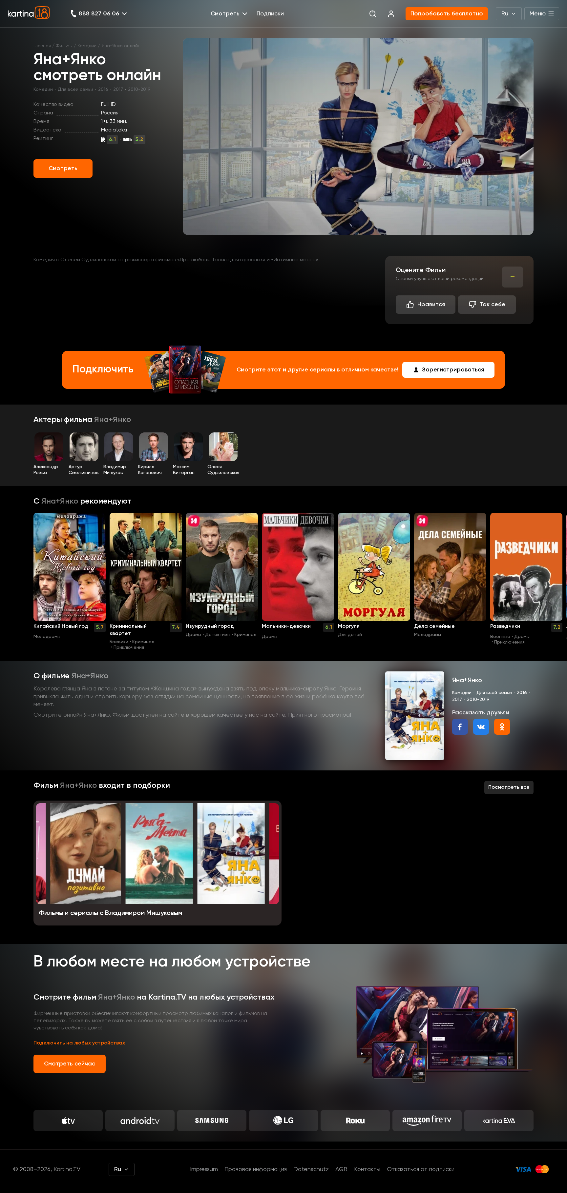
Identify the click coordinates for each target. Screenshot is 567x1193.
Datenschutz (311, 1169)
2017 (118, 89)
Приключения (129, 647)
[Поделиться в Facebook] (460, 727)
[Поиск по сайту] (372, 13)
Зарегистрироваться (453, 370)
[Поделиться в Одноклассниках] (502, 727)
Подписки (270, 14)
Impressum (204, 1169)
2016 (103, 89)
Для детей (350, 634)
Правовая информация (255, 1169)
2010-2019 (139, 89)
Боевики (119, 642)
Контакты (367, 1169)
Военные (500, 636)
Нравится (431, 305)
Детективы (217, 634)
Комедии (86, 46)
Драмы (193, 634)
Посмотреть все (509, 787)
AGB (341, 1169)
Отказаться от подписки (420, 1169)
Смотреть (63, 168)
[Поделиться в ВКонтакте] (481, 727)
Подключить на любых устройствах (79, 1043)
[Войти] (391, 13)
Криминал (143, 642)
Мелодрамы (46, 636)
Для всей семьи (75, 89)
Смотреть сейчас (69, 1064)
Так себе (492, 305)
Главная (42, 46)
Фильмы (64, 46)
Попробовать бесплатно (446, 14)
